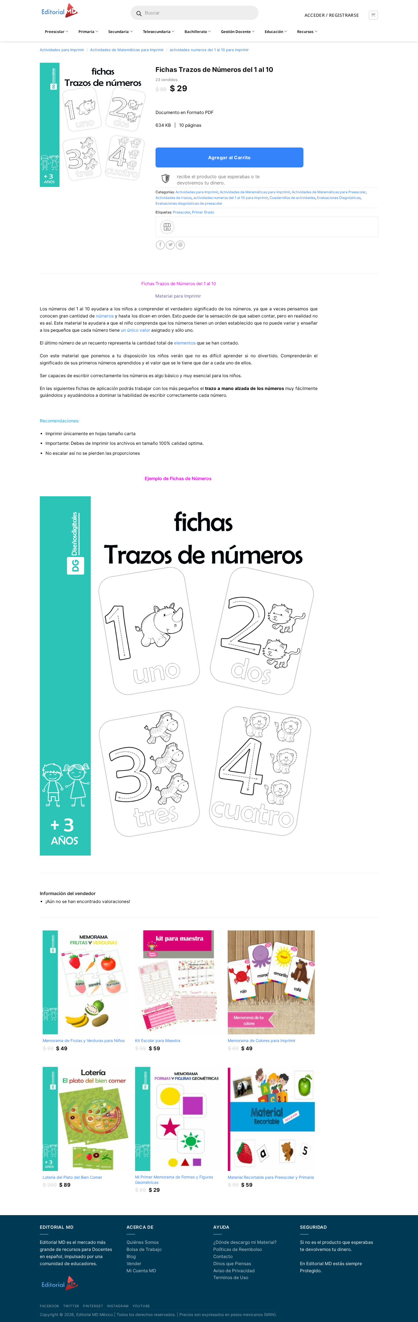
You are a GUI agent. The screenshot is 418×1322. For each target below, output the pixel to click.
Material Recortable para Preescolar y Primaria (271, 1177)
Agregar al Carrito (229, 157)
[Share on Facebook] (160, 245)
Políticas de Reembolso (237, 1249)
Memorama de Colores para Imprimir (261, 1040)
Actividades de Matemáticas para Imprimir (127, 49)
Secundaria (118, 31)
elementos (185, 343)
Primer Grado (203, 212)
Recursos (305, 31)
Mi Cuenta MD (141, 1270)
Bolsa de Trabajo (144, 1249)
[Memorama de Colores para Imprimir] (271, 982)
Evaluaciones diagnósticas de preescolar (189, 203)
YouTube (141, 1306)
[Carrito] (373, 15)
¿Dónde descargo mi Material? (245, 1242)
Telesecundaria (157, 31)
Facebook (49, 1306)
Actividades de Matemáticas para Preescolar (329, 192)
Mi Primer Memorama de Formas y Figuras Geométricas (174, 1179)
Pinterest (93, 1306)
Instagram (118, 1306)
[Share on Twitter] (170, 245)
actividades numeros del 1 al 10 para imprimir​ (209, 49)
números (105, 316)
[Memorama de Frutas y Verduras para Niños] (86, 982)
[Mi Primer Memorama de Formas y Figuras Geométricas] (178, 1119)
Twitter (71, 1306)
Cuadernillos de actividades (292, 198)
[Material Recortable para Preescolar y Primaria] (271, 1119)
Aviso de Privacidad (234, 1270)
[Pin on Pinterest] (180, 245)
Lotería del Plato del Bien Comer (72, 1177)
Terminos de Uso (230, 1277)
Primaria (86, 31)
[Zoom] (47, 180)
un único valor (135, 330)
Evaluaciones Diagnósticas (339, 198)
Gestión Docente (236, 31)
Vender (134, 1263)
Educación (274, 31)
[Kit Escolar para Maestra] (178, 982)
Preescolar (181, 212)
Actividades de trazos (174, 198)
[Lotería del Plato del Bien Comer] (86, 1119)
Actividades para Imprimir (62, 49)
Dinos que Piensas (232, 1263)
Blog (131, 1256)
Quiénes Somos (143, 1242)
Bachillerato (196, 31)
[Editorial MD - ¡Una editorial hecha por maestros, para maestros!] (59, 10)
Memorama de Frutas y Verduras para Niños (84, 1040)
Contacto (223, 1256)
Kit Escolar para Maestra (157, 1040)
